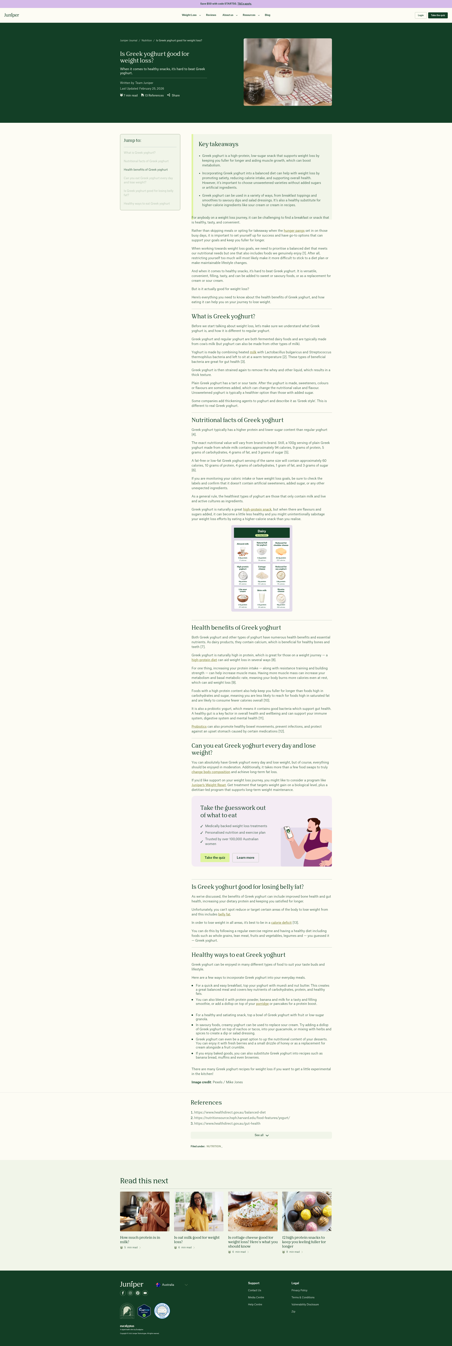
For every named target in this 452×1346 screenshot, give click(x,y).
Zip (293, 1311)
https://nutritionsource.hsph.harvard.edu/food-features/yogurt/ (242, 1118)
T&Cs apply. (244, 4)
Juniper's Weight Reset (209, 785)
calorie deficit (281, 922)
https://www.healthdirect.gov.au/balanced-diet (230, 1112)
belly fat (224, 914)
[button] (190, 15)
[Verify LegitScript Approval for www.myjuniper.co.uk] (144, 1311)
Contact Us (254, 1290)
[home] (11, 15)
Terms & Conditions (303, 1297)
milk (253, 352)
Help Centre (255, 1304)
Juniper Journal (128, 40)
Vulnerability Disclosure (305, 1304)
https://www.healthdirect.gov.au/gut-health (227, 1123)
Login (421, 15)
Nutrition (147, 40)
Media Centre (256, 1297)
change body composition (211, 772)
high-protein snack (257, 509)
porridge (262, 1003)
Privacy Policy (299, 1290)
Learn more (245, 857)
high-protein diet (204, 660)
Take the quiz (438, 15)
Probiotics (199, 726)
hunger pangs (294, 230)
